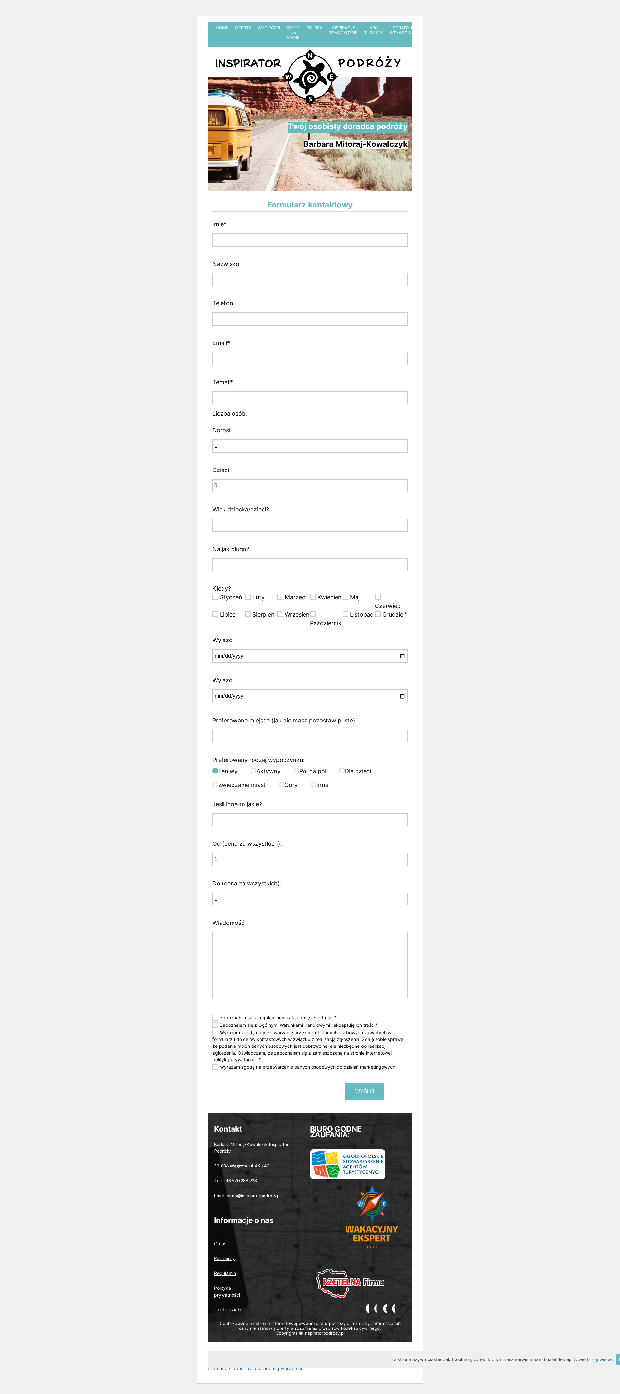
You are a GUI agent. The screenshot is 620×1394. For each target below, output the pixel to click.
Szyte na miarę (293, 32)
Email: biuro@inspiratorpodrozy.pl (247, 1195)
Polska (314, 27)
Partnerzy (224, 1258)
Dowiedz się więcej (593, 1359)
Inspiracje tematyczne (343, 30)
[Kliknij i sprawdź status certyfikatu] (372, 1226)
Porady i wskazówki (402, 30)
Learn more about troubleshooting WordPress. (256, 1368)
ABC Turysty (373, 30)
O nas (220, 1243)
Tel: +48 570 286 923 (235, 1180)
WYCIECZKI (269, 27)
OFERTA (243, 27)
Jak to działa (227, 1309)
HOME (222, 27)
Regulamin (225, 1273)
